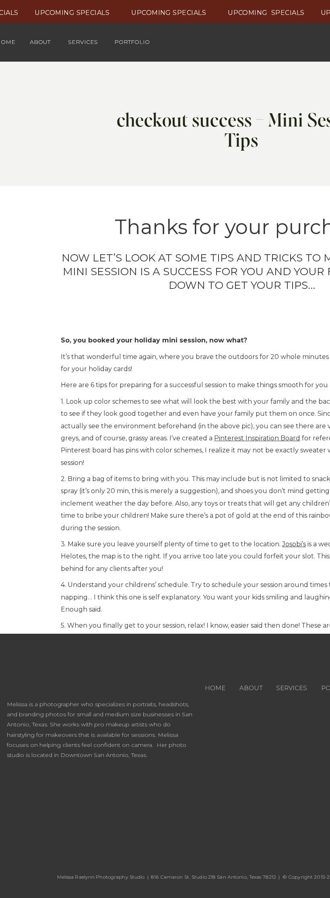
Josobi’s (294, 544)
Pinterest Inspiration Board (257, 438)
